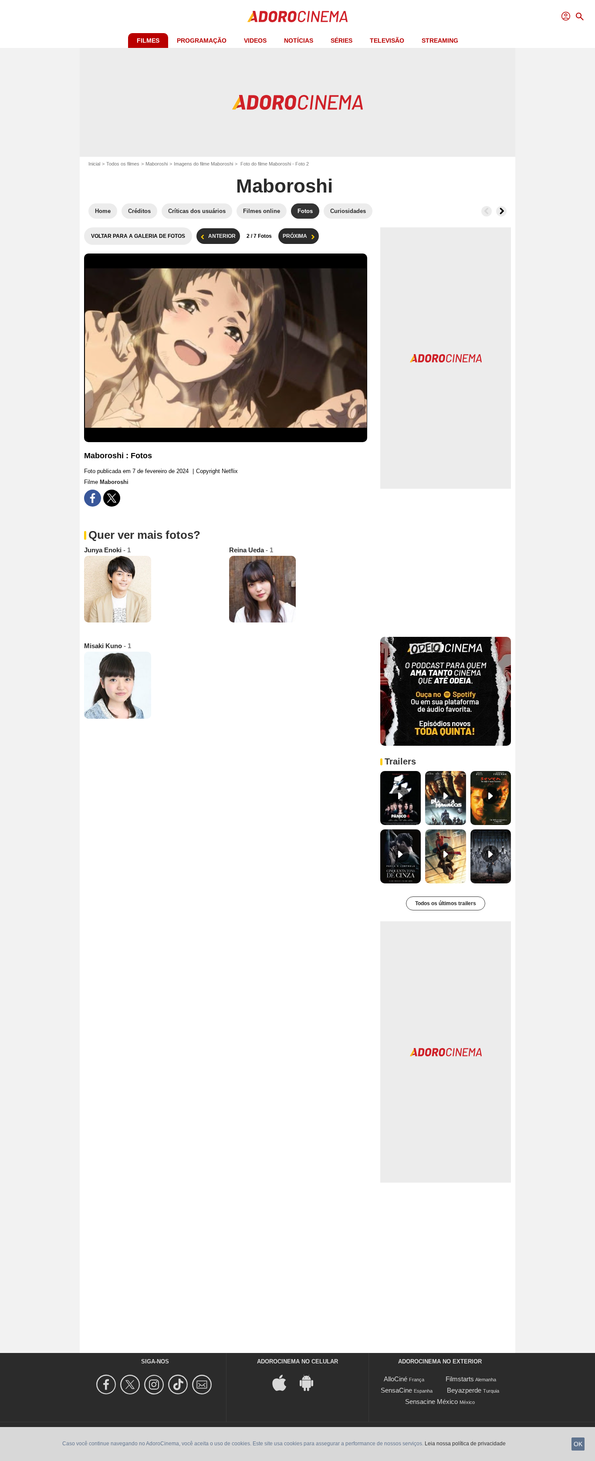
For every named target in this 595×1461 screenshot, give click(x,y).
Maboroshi (156, 163)
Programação (202, 40)
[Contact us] (203, 1384)
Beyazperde (464, 1390)
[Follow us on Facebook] (107, 1384)
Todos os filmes (122, 163)
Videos (255, 40)
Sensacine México (431, 1401)
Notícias (298, 40)
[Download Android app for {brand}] (311, 1382)
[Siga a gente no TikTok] (179, 1384)
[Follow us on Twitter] (131, 1384)
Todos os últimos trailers (445, 903)
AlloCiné (395, 1379)
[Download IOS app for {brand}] (284, 1382)
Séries (341, 40)
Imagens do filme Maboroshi (203, 163)
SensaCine (396, 1390)
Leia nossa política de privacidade (465, 1444)
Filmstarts (460, 1379)
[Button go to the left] (486, 211)
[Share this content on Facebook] (92, 498)
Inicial (94, 163)
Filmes (148, 40)
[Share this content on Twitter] (111, 498)
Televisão (387, 40)
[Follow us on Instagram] (155, 1384)
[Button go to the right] (501, 211)
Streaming (440, 40)
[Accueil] (297, 16)
